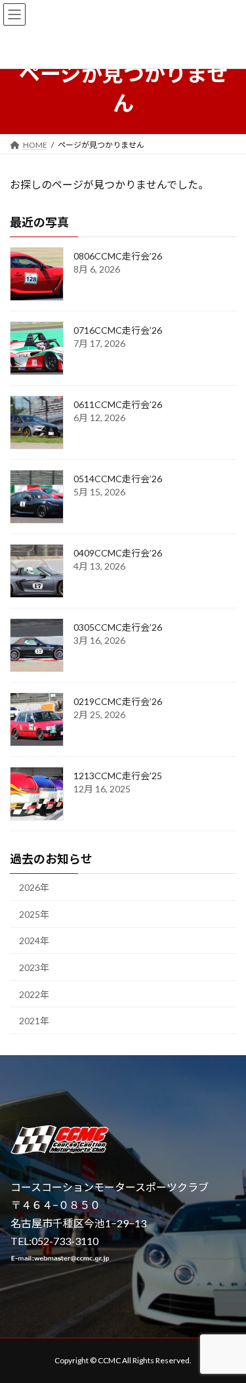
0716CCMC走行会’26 (117, 330)
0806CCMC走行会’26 (117, 255)
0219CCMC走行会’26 (117, 701)
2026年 (34, 887)
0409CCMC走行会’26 (117, 552)
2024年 (34, 940)
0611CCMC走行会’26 (117, 404)
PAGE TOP (226, 1329)
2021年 (34, 1020)
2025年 (34, 914)
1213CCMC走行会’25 (117, 775)
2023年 (34, 967)
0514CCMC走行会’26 (117, 478)
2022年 (34, 993)
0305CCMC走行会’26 (117, 627)
